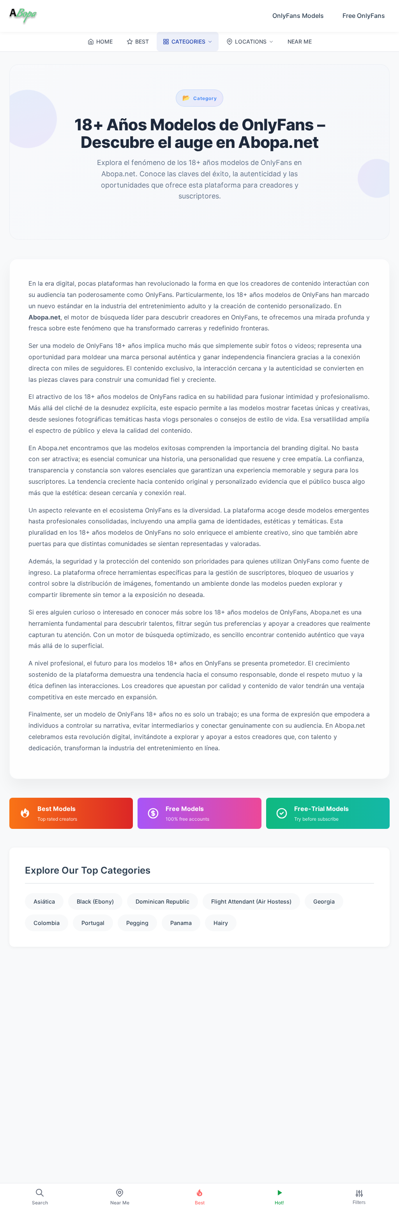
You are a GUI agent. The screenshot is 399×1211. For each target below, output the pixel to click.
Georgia (324, 901)
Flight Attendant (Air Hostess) (251, 901)
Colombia (47, 923)
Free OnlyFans (364, 15)
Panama (181, 923)
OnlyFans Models (298, 15)
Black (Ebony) (95, 901)
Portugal (92, 923)
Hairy (221, 923)
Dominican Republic (162, 901)
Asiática (44, 901)
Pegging (137, 923)
